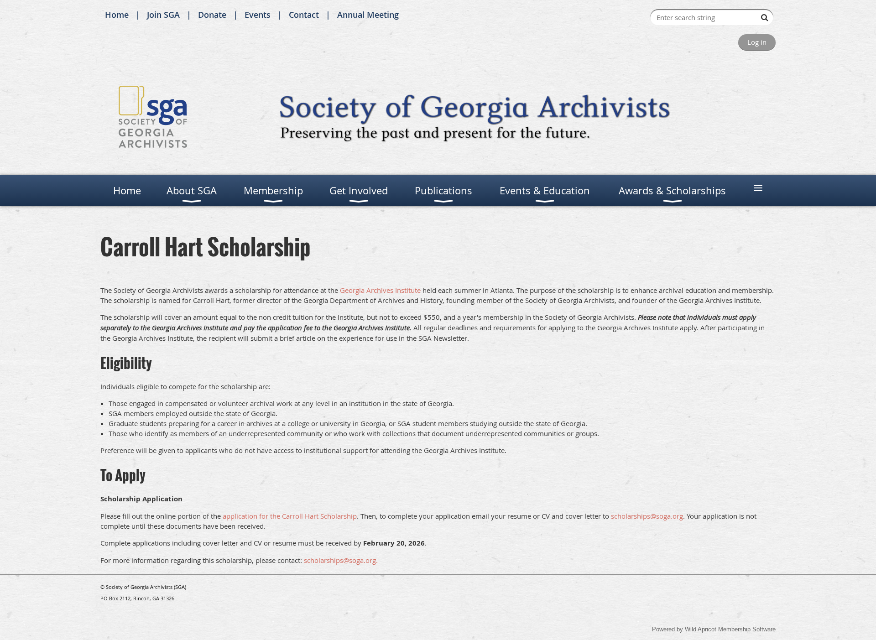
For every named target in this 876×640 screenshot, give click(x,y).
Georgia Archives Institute (380, 290)
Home (117, 14)
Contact (304, 14)
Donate (212, 14)
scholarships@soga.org (647, 515)
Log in (756, 42)
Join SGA (163, 14)
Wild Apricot (700, 629)
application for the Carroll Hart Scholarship (290, 515)
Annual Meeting (368, 14)
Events (258, 14)
